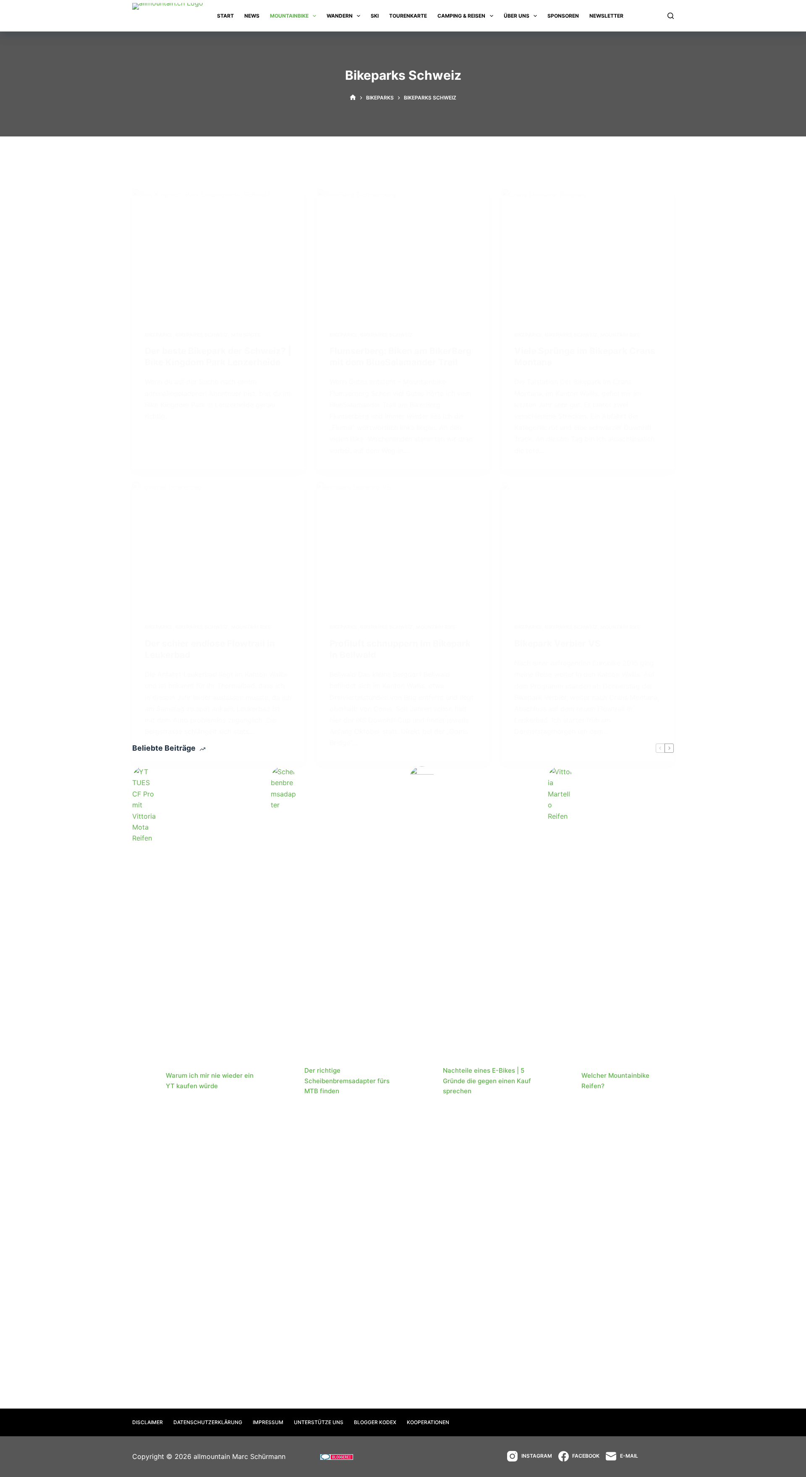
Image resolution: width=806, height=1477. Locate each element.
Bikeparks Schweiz (201, 335)
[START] (353, 97)
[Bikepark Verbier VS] (588, 546)
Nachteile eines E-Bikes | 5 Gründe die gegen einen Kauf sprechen (487, 1080)
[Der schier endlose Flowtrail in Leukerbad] (218, 546)
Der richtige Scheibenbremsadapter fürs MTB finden (347, 1080)
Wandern (340, 16)
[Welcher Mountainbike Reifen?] (560, 1081)
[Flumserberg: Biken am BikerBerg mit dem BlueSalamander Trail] (403, 253)
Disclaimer (147, 1422)
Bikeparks (159, 335)
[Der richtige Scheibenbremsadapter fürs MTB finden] (283, 1081)
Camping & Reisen (461, 16)
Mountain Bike (620, 335)
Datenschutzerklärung (207, 1422)
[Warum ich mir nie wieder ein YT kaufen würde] (144, 1081)
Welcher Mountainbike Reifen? (615, 1080)
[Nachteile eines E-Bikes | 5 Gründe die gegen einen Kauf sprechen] (421, 1081)
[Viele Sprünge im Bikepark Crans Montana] (588, 253)
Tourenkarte (408, 16)
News (251, 16)
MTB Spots (246, 335)
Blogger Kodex (375, 1422)
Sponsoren (563, 16)
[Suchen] (670, 16)
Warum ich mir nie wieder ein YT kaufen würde (210, 1080)
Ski (375, 16)
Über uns (516, 16)
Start (225, 16)
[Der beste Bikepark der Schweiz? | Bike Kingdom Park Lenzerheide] (218, 253)
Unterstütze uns (318, 1422)
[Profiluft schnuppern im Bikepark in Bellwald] (403, 546)
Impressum (268, 1422)
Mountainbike (289, 16)
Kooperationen (428, 1422)
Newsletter (606, 16)
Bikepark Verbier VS (557, 643)
